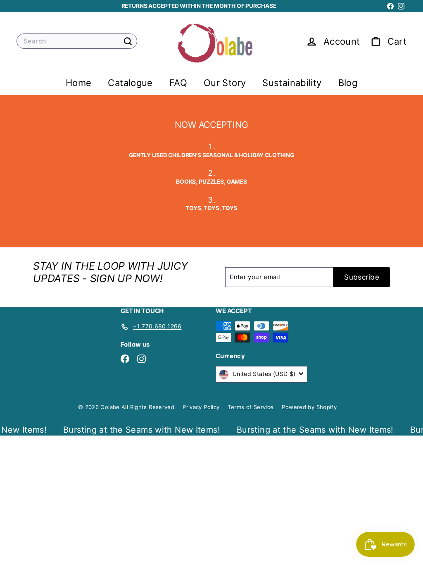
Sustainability (291, 82)
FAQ (178, 82)
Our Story (225, 82)
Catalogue (130, 82)
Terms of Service (250, 407)
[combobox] (77, 41)
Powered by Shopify (309, 407)
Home (79, 82)
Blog (348, 82)
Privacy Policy (201, 407)
